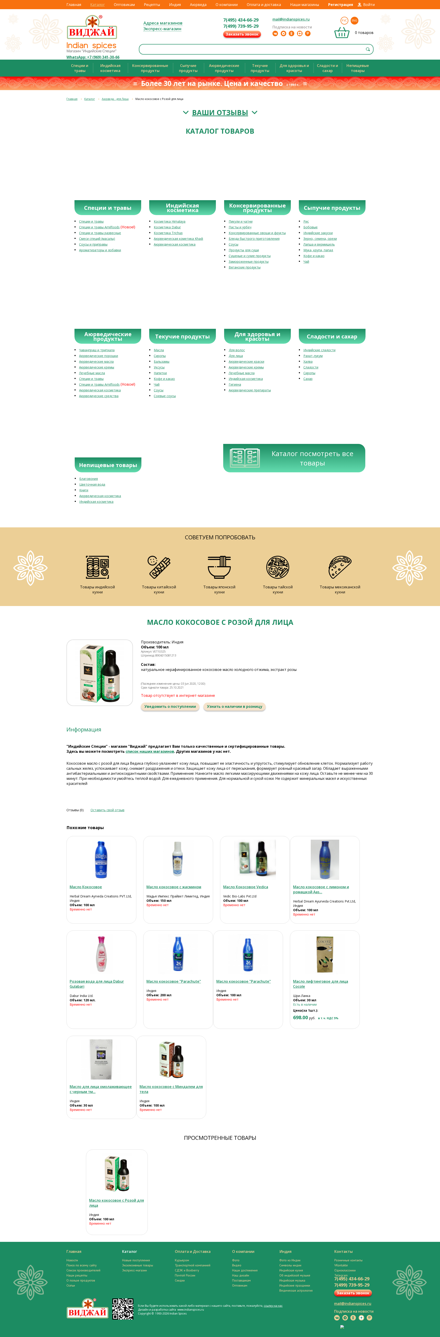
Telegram (341, 1275)
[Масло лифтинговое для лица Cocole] (325, 954)
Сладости (310, 367)
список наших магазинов (150, 751)
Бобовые (310, 227)
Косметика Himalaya (169, 221)
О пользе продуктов (80, 1280)
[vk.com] (275, 33)
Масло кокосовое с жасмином (173, 886)
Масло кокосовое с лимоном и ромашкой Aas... (321, 889)
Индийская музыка (292, 1280)
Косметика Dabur (167, 227)
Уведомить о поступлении (170, 706)
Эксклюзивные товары (137, 1265)
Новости (72, 1260)
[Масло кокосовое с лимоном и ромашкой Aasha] (325, 860)
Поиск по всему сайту (81, 1265)
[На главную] (92, 38)
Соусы (233, 244)
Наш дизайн (240, 1275)
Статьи (70, 1285)
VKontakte (341, 1265)
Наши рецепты (76, 1275)
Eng (354, 20)
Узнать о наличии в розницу (234, 706)
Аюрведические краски (246, 361)
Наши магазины (304, 4)
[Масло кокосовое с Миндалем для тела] (171, 1059)
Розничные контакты (348, 1260)
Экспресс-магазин (162, 28)
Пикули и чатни (241, 221)
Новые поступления (136, 1260)
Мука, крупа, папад (318, 250)
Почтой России (185, 1275)
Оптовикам (124, 4)
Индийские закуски (318, 233)
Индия (175, 4)
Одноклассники (345, 1270)
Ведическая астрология (296, 1290)
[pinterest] (308, 33)
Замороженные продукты (249, 261)
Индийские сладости (319, 350)
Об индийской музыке (294, 1275)
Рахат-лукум (313, 356)
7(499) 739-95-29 (240, 26)
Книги (83, 490)
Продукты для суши (244, 250)
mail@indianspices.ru (291, 19)
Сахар (308, 378)
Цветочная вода (92, 484)
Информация (83, 729)
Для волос (237, 350)
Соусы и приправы (93, 244)
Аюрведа (198, 4)
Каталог (97, 4)
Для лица (236, 356)
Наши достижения (245, 1270)
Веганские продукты (245, 267)
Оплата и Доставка (193, 1251)
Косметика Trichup (168, 233)
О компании (227, 4)
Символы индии (290, 1265)
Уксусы (159, 367)
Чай (306, 261)
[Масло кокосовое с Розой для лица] (117, 1173)
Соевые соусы (165, 396)
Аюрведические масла (96, 361)
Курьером (182, 1260)
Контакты (343, 1251)
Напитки (160, 373)
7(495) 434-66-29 (240, 20)
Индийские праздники (294, 1285)
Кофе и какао (313, 256)
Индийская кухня (291, 1270)
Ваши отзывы (220, 112)
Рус (344, 20)
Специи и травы (91, 221)
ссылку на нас (273, 1306)
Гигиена (235, 384)
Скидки (180, 1280)
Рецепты (152, 4)
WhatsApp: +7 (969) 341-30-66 (92, 57)
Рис (306, 221)
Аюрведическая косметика (174, 244)
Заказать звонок (242, 34)
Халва (308, 361)
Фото (235, 1260)
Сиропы (160, 356)
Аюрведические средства (98, 396)
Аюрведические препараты (250, 390)
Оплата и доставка (264, 4)
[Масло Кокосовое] (101, 860)
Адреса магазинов (162, 23)
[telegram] (283, 33)
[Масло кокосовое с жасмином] (178, 860)
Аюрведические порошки (98, 356)
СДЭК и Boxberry (187, 1270)
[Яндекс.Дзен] (299, 33)
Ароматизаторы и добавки (100, 250)
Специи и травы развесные (100, 233)
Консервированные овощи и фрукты (257, 233)
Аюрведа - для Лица (115, 99)
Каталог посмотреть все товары (312, 458)
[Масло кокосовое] (178, 954)
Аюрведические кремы (96, 367)
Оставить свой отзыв (107, 810)
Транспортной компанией (192, 1265)
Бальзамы (161, 361)
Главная (73, 4)
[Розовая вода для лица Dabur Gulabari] (101, 954)
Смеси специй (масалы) (97, 238)
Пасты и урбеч (240, 227)
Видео (236, 1265)
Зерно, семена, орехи (320, 238)
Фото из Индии (289, 1260)
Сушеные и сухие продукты (250, 256)
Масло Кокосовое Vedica (245, 886)
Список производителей (83, 1270)
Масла (159, 350)
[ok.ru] (291, 33)
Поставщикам (241, 1280)
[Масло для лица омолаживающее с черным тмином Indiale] (101, 1059)
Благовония (88, 478)
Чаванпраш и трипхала (97, 350)
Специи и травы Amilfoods (99, 227)
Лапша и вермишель (319, 244)
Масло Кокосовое (86, 886)
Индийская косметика (246, 378)
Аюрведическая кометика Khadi (178, 238)
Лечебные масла (92, 373)
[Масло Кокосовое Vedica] (255, 860)
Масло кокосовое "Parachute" (173, 981)
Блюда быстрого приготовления (254, 238)
